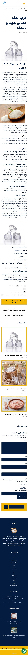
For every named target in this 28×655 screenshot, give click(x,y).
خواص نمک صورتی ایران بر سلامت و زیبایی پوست (13, 603)
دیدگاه (25, 441)
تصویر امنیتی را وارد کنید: (21, 490)
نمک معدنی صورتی (21, 419)
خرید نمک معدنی (22, 295)
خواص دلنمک (22, 136)
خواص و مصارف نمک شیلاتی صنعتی (13, 596)
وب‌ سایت (24, 471)
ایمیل (25, 464)
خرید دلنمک (20, 292)
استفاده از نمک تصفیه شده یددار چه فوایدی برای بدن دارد (13, 600)
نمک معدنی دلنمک (19, 289)
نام (26, 456)
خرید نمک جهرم (13, 292)
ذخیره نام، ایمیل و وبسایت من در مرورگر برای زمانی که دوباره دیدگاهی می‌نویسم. (15, 480)
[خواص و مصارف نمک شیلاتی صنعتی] (14, 616)
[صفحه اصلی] (26, 9)
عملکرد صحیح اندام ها (21, 172)
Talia (21, 286)
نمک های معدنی (17, 72)
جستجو (6, 506)
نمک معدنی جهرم (14, 295)
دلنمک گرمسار (22, 393)
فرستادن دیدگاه (21, 497)
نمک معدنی (23, 357)
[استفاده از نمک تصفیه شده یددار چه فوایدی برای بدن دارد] (14, 630)
